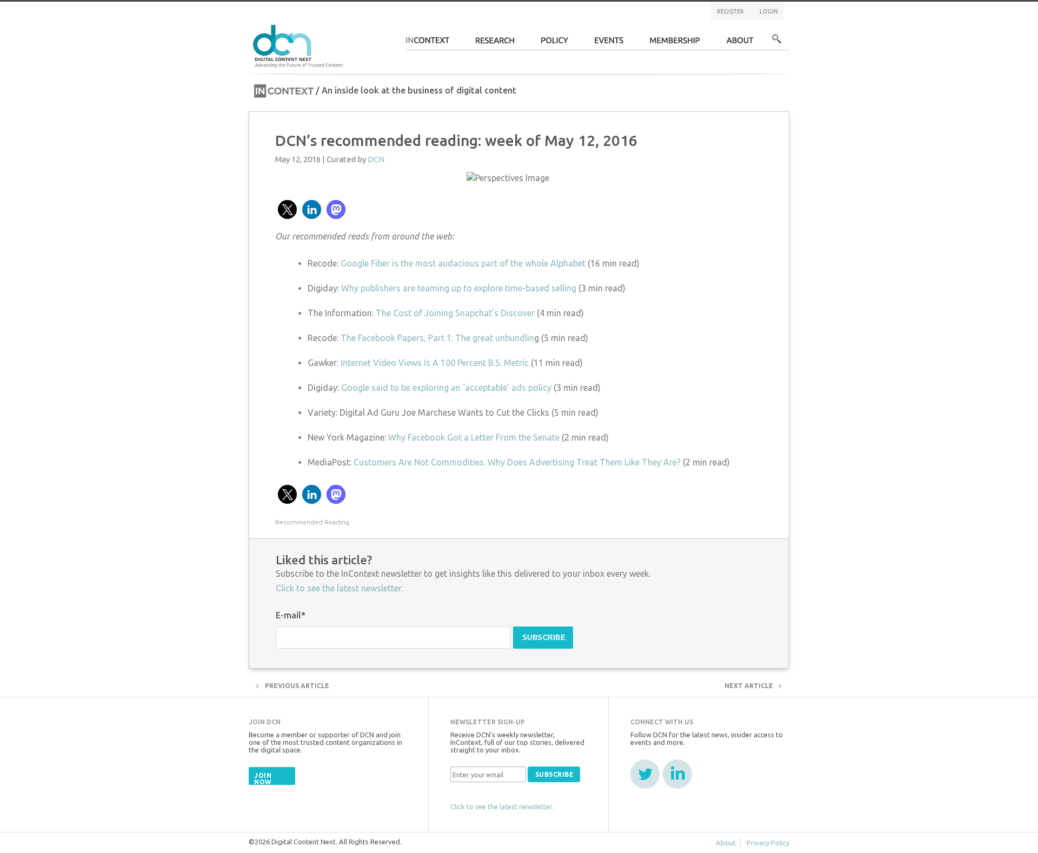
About (740, 43)
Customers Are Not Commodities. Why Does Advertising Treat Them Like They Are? (518, 462)
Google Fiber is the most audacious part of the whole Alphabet (463, 263)
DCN (376, 159)
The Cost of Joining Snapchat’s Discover (455, 313)
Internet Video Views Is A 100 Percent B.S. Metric (435, 363)
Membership (675, 43)
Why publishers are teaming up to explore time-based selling (458, 288)
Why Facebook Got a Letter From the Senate (474, 437)
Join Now (262, 778)
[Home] (299, 44)
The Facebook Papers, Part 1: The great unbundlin (437, 338)
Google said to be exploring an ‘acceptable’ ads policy (446, 387)
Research (495, 43)
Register (730, 11)
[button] (287, 209)
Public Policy (554, 43)
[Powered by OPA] (359, 26)
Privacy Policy (768, 843)
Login (769, 11)
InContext (427, 43)
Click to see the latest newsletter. (339, 588)
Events (609, 43)
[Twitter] (645, 774)
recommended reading (312, 521)
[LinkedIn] (677, 774)
